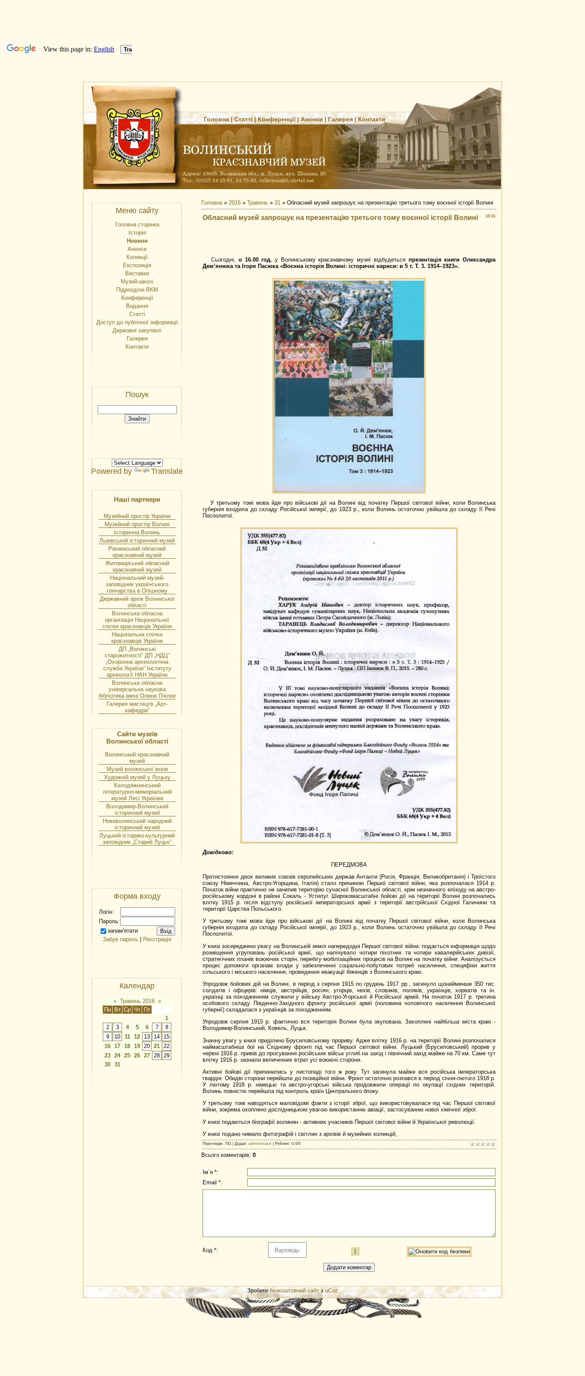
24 (117, 1055)
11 (127, 1036)
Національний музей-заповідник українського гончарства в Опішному (137, 584)
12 (137, 1036)
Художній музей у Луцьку (137, 777)
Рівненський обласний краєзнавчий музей (137, 551)
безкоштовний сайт (294, 1290)
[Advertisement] (349, 241)
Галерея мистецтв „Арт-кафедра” (137, 707)
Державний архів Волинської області (137, 602)
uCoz (331, 1290)
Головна (216, 119)
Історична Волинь (137, 532)
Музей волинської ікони (137, 769)
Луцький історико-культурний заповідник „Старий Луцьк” (137, 838)
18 (127, 1046)
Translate (167, 471)
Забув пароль (120, 939)
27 (147, 1055)
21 (157, 1046)
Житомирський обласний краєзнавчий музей (137, 566)
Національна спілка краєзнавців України (137, 637)
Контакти (371, 119)
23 (107, 1055)
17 (117, 1046)
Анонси (312, 119)
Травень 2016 (137, 1001)
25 (127, 1055)
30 (107, 1064)
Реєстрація (157, 939)
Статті (243, 119)
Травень (257, 202)
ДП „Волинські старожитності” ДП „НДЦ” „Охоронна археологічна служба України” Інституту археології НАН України (137, 662)
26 (137, 1055)
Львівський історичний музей (137, 540)
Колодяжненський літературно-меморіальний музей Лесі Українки (137, 791)
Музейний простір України (137, 516)
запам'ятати (122, 930)
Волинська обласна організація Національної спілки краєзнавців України (137, 619)
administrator (260, 1143)
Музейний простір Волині (137, 524)
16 (107, 1046)
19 (137, 1046)
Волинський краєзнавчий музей (137, 757)
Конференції (276, 119)
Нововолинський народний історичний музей (137, 824)
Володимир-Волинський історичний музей (137, 809)
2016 (235, 202)
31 (117, 1064)
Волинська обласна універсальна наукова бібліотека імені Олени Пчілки (137, 689)
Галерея (340, 119)
